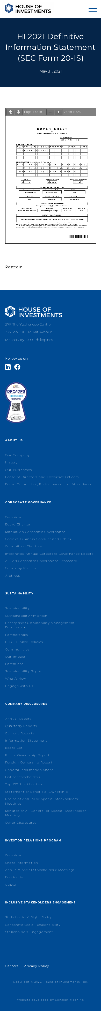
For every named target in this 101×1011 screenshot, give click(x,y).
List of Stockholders (22, 777)
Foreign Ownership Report (29, 762)
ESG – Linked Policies (24, 642)
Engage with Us (19, 686)
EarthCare (14, 664)
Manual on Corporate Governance (35, 532)
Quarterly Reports (21, 726)
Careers (11, 966)
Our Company (17, 455)
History (11, 462)
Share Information (21, 863)
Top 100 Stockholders (23, 784)
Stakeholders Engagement (29, 932)
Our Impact (15, 656)
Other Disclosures (20, 822)
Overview (13, 517)
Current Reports (19, 733)
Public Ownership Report (27, 755)
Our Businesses (18, 470)
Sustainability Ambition (26, 616)
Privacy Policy (36, 966)
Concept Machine (69, 999)
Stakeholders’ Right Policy (28, 917)
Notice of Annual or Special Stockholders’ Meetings (42, 801)
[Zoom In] (58, 112)
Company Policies (21, 568)
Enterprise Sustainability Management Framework (40, 625)
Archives (12, 575)
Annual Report (18, 718)
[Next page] (19, 112)
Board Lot (14, 748)
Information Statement (26, 740)
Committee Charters (23, 546)
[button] (91, 9)
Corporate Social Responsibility (33, 925)
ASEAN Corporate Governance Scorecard (41, 561)
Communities (17, 649)
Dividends (14, 877)
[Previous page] (10, 112)
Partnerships (16, 635)
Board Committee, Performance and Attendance (49, 484)
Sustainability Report (24, 671)
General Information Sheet (29, 770)
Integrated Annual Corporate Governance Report (49, 554)
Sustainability (17, 608)
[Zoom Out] (50, 112)
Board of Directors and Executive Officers (42, 477)
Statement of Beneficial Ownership (36, 792)
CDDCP (11, 884)
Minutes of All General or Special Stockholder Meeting (45, 813)
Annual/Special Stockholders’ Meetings (40, 870)
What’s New (15, 678)
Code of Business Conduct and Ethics (38, 539)
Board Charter (18, 524)
